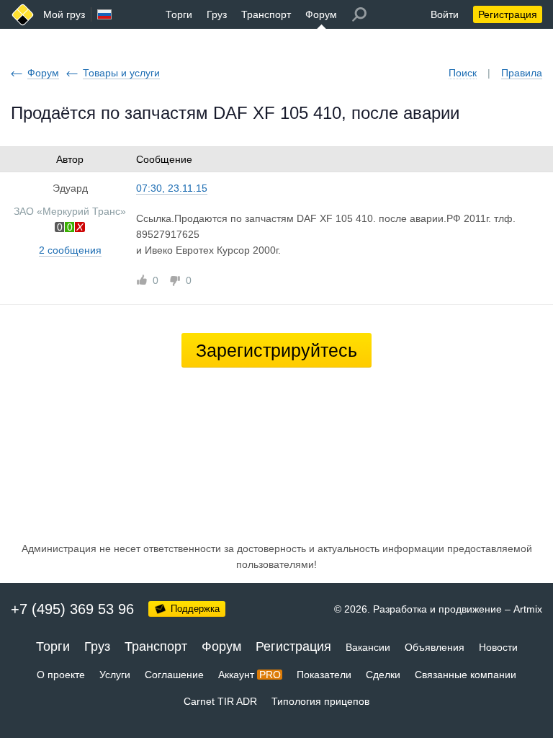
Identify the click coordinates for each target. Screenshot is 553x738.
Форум (321, 14)
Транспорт (266, 14)
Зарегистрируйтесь (276, 350)
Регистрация (507, 14)
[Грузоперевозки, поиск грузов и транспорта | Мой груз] (23, 15)
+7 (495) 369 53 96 (72, 609)
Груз (217, 14)
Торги (179, 14)
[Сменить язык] (104, 14)
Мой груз (64, 14)
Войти (445, 14)
